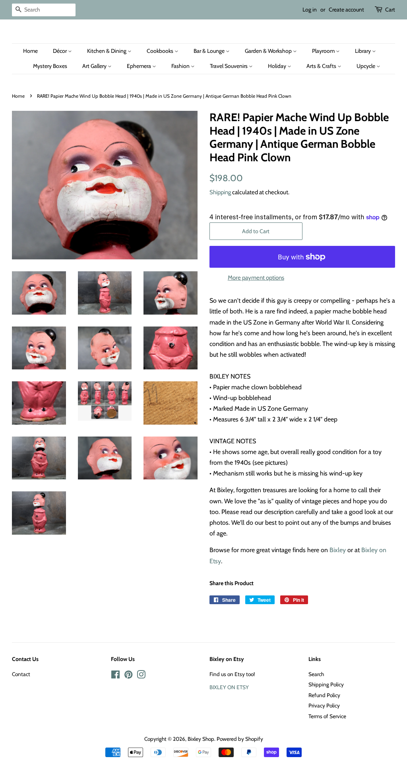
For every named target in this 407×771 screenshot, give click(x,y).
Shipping (220, 192)
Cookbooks (160, 50)
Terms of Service (327, 716)
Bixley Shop (201, 739)
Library (363, 50)
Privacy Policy (324, 705)
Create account (346, 9)
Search (316, 674)
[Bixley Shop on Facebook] (115, 676)
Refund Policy (324, 695)
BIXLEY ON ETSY (229, 687)
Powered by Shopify (240, 739)
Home (30, 50)
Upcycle (366, 66)
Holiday (277, 66)
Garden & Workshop (269, 50)
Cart (390, 9)
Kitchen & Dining (107, 50)
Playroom (324, 50)
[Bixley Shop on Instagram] (141, 676)
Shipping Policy (326, 684)
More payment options (256, 277)
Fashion (181, 66)
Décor (60, 50)
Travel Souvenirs (229, 66)
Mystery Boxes (50, 66)
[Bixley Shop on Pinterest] (128, 676)
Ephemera (139, 66)
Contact (21, 674)
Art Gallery (95, 66)
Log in (309, 9)
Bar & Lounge (210, 50)
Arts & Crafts (321, 66)
